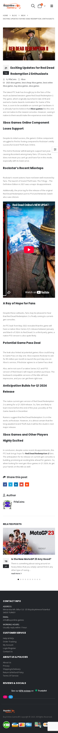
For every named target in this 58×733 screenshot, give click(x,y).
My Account (8, 645)
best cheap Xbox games (32, 82)
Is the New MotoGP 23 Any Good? (31, 559)
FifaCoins (13, 79)
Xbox (23, 79)
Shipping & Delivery (12, 669)
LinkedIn (16, 484)
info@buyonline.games (13, 620)
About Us (7, 662)
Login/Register (9, 648)
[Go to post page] (29, 541)
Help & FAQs (8, 638)
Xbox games (36, 108)
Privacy (6, 665)
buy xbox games (21, 86)
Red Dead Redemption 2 (37, 453)
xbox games (34, 86)
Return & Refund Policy (13, 672)
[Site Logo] (12, 6)
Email (21, 484)
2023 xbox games (13, 82)
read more (16, 573)
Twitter (10, 484)
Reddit (27, 484)
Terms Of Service (10, 675)
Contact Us (8, 651)
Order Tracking (9, 641)
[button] (33, 6)
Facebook (5, 484)
